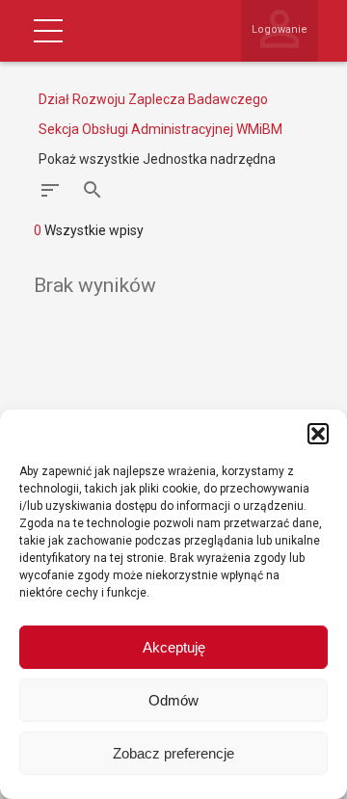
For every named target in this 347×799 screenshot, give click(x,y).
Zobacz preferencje (173, 753)
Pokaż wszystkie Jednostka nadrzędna (157, 159)
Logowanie (279, 29)
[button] (318, 433)
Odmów (173, 700)
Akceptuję (174, 647)
